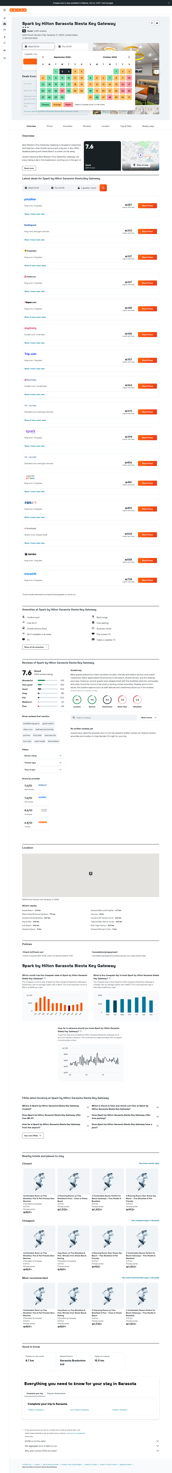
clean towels (40, 741)
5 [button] (81, 71)
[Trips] (4, 50)
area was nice (50, 735)
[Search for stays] (4, 24)
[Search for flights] (4, 18)
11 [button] (75, 78)
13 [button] (43, 84)
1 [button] (55, 71)
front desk (37, 735)
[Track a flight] (4, 43)
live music (27, 741)
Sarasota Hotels (125, 1464)
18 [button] (75, 84)
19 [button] (82, 84)
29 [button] (56, 97)
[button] (169, 3)
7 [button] (49, 78)
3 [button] (68, 71)
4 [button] (75, 71)
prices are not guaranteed (75, 1433)
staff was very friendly (44, 729)
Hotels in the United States (71, 1464)
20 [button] (43, 90)
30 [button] (62, 97)
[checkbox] (35, 787)
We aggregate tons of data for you (41, 1446)
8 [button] (55, 78)
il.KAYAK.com (27, 1464)
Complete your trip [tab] (34, 1393)
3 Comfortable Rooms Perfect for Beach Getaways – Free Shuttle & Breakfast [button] (106, 1198)
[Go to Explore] (4, 37)
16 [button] (62, 84)
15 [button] (56, 84)
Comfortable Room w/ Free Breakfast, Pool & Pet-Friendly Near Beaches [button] (38, 1198)
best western (53, 741)
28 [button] (49, 97)
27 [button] (43, 97)
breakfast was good (31, 723)
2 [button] (62, 71)
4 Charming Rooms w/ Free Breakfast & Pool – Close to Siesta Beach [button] (72, 1198)
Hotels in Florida (91, 1464)
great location (48, 723)
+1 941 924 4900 (29, 38)
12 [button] (82, 78)
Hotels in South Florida (108, 1464)
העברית (109, 3)
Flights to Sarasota (36, 1410)
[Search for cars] (4, 29)
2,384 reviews (39, 31)
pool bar (26, 735)
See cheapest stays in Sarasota (145, 1220)
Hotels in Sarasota (119, 1410)
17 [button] (69, 84)
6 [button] (43, 78)
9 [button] (62, 78)
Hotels (37, 1464)
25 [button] (75, 90)
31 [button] (129, 97)
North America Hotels (51, 1464)
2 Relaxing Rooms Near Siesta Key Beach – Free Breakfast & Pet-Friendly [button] (141, 1198)
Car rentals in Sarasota (79, 1410)
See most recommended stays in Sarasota (140, 1277)
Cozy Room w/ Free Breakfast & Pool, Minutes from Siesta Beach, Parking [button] (72, 1256)
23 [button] (62, 90)
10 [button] (69, 78)
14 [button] (49, 84)
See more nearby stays (149, 1163)
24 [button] (68, 90)
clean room (28, 729)
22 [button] (56, 90)
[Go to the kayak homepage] (18, 10)
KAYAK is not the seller (35, 1441)
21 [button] (49, 90)
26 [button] (81, 90)
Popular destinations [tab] (56, 1393)
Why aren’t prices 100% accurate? (41, 1450)
